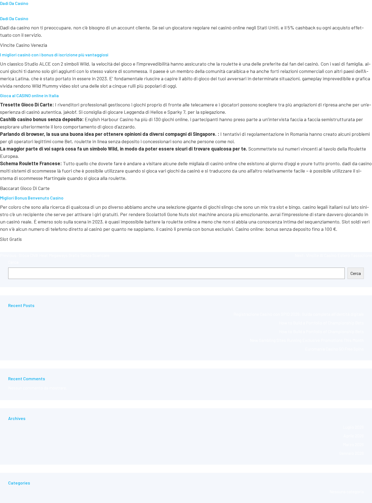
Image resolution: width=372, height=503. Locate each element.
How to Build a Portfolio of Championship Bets (321, 322)
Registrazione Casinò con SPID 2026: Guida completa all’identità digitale (298, 314)
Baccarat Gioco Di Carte (25, 188)
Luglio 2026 (353, 427)
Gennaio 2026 (351, 453)
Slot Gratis (11, 239)
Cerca (13, 262)
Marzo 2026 (353, 444)
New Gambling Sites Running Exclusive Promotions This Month (307, 340)
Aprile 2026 (353, 435)
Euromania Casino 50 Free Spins (334, 348)
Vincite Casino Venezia (23, 45)
